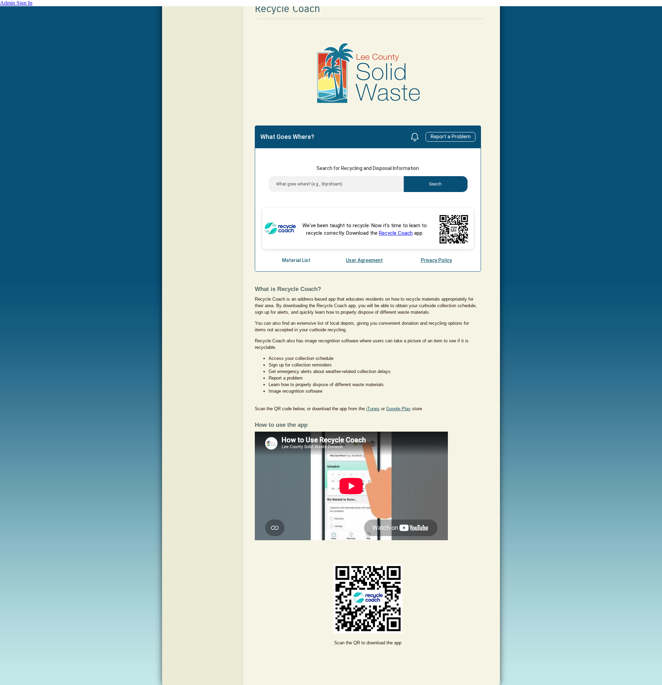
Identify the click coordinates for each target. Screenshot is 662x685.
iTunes (373, 408)
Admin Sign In (16, 3)
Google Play (398, 408)
